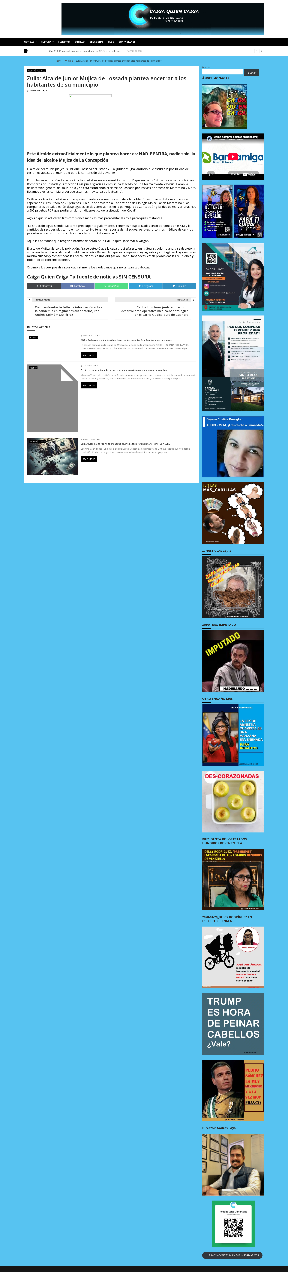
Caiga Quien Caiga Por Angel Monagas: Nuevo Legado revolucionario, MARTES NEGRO (125, 444)
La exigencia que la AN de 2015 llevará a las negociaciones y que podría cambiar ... (91, 51)
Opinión (42, 442)
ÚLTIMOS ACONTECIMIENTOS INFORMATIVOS (232, 1255)
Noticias (29, 41)
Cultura (46, 41)
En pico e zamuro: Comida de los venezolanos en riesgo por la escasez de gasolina (124, 370)
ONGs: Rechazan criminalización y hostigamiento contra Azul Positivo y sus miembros (126, 340)
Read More (89, 355)
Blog (111, 41)
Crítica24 (80, 41)
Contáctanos (127, 41)
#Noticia (31, 71)
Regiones (41, 71)
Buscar (206, 67)
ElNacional (97, 41)
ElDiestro (64, 41)
